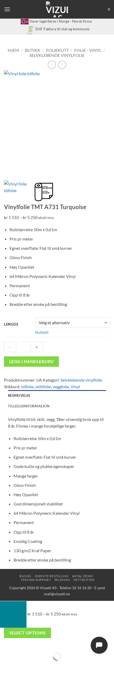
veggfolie (60, 386)
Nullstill (42, 332)
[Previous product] (62, 65)
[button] (7, 9)
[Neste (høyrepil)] (20, 666)
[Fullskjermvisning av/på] (20, 643)
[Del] (35, 643)
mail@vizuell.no (57, 594)
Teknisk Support (36, 580)
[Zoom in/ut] (5, 643)
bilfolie (27, 386)
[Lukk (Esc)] (51, 643)
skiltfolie (43, 386)
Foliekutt (57, 50)
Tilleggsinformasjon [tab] (29, 406)
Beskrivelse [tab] (19, 395)
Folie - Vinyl (87, 50)
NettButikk (84, 580)
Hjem (13, 50)
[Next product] (52, 65)
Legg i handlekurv (31, 361)
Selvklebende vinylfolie (57, 55)
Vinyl (75, 386)
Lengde (11, 324)
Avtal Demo (82, 576)
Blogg (25, 576)
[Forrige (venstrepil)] (5, 666)
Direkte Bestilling (52, 576)
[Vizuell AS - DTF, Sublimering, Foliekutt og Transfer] (57, 9)
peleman (62, 580)
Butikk (32, 50)
